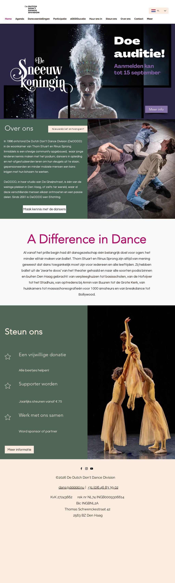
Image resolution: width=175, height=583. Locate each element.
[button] (38, 18)
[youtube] (91, 468)
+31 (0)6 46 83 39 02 (103, 487)
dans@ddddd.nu (71, 487)
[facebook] (81, 468)
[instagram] (86, 468)
